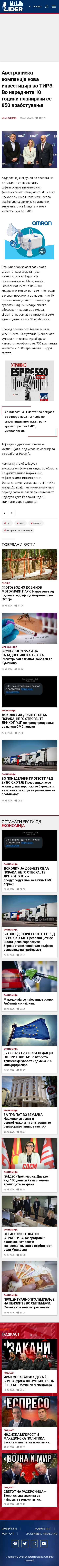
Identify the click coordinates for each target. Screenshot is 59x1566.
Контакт (8, 1533)
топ (8, 523)
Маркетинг (43, 1529)
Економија (9, 117)
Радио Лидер (12, 6)
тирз (21, 523)
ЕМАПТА (37, 523)
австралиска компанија (19, 530)
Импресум (9, 1529)
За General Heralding (41, 1533)
